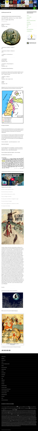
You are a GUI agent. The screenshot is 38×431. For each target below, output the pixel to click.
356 (15, 415)
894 (6, 422)
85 (28, 408)
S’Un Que (28, 18)
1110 (23, 423)
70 (19, 408)
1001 (31, 422)
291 (4, 414)
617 (27, 419)
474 (29, 417)
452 (15, 417)
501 (6, 418)
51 (4, 408)
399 (10, 416)
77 (24, 408)
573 (7, 419)
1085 (18, 423)
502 (7, 418)
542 (30, 418)
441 (5, 417)
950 (20, 422)
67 (16, 408)
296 (8, 414)
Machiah (9, 16)
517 (17, 418)
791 (22, 421)
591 (13, 419)
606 (18, 419)
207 (9, 412)
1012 (2, 423)
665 (12, 420)
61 (11, 408)
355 (14, 415)
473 (28, 417)
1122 (35, 423)
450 (13, 417)
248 (8, 413)
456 (18, 417)
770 (10, 421)
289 (2, 414)
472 (27, 417)
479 (30, 417)
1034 (10, 423)
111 (13, 410)
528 (22, 418)
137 (2, 411)
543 (31, 418)
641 (7, 420)
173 (25, 411)
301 (13, 414)
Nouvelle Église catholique (16, 16)
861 (34, 421)
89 (32, 408)
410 (21, 416)
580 (9, 419)
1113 (26, 423)
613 (23, 419)
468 (25, 417)
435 (35, 416)
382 (1, 416)
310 (19, 414)
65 (14, 408)
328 (29, 414)
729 (34, 420)
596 (14, 419)
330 (31, 414)
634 (9, 350)
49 (2, 408)
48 (1, 408)
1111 (25, 423)
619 (28, 419)
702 (22, 420)
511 (12, 418)
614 (24, 419)
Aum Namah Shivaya (30, 29)
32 (22, 406)
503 (8, 418)
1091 (19, 423)
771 (11, 421)
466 (24, 417)
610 (19, 419)
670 (14, 420)
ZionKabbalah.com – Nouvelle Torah (8, 8)
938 (17, 422)
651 (9, 420)
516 (16, 418)
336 (34, 414)
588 (12, 419)
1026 (6, 423)
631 (1, 420)
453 (16, 417)
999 (29, 422)
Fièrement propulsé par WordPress (6, 429)
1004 (33, 422)
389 (6, 416)
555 (1, 419)
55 (7, 408)
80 (26, 408)
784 (20, 421)
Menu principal (37, 8)
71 (20, 408)
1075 (15, 423)
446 (8, 417)
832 (31, 421)
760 (7, 421)
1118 (29, 423)
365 (24, 415)
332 (32, 414)
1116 (27, 423)
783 (19, 421)
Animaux (2, 358)
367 (26, 415)
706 (23, 420)
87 (30, 408)
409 (20, 416)
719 (30, 420)
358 (18, 415)
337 (35, 414)
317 (24, 414)
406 (17, 416)
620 (29, 419)
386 (5, 416)
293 (6, 414)
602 (17, 419)
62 (12, 408)
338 (1, 415)
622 (30, 419)
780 (18, 421)
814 (28, 421)
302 (14, 414)
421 (28, 416)
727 (32, 420)
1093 (22, 423)
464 (23, 417)
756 (6, 421)
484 (32, 417)
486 (33, 417)
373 (30, 415)
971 (24, 422)
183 (2, 350)
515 (15, 418)
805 (26, 421)
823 (29, 421)
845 (32, 421)
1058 (14, 423)
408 (19, 416)
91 (33, 408)
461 (21, 417)
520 (18, 418)
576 (8, 419)
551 (34, 418)
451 (14, 417)
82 (27, 408)
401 (12, 416)
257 (16, 413)
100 (3, 410)
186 (34, 411)
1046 (11, 423)
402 (13, 416)
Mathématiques (4, 385)
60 (10, 408)
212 (12, 412)
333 (33, 414)
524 (20, 418)
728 (33, 420)
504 (9, 418)
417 (25, 416)
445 (7, 417)
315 (22, 414)
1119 (31, 423)
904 (8, 422)
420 (27, 416)
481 (31, 417)
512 (13, 418)
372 (29, 415)
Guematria (3, 16)
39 (28, 406)
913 (11, 422)
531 (24, 418)
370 (28, 415)
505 (10, 418)
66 (15, 408)
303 (15, 414)
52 (5, 408)
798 (24, 421)
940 (18, 422)
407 (18, 416)
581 (10, 419)
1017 (4, 423)
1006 (34, 422)
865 (35, 421)
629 (36, 419)
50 (3, 408)
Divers (2, 365)
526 (21, 418)
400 (11, 416)
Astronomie (3, 360)
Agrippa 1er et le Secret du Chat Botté (11, 19)
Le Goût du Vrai (29, 31)
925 (14, 422)
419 (26, 416)
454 (17, 417)
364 (23, 415)
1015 (3, 423)
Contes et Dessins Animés (5, 363)
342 (4, 415)
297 (9, 414)
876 (1, 422)
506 (11, 418)
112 (16, 410)
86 (29, 408)
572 (6, 419)
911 (10, 422)
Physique (2, 396)
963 (23, 422)
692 (19, 420)
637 (6, 420)
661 (11, 420)
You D (28, 15)
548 (33, 418)
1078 (16, 423)
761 (8, 421)
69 (18, 408)
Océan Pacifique (4, 394)
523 (19, 418)
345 (6, 415)
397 (9, 416)
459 (20, 417)
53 (6, 408)
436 (1, 417)
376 (32, 415)
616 (26, 419)
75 (23, 408)
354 (7, 350)
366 (25, 415)
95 (35, 408)
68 (17, 408)
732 (35, 420)
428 (32, 416)
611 (20, 419)
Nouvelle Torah (4, 392)
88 (31, 408)
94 (34, 408)
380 (34, 415)
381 (35, 415)
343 (5, 415)
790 (21, 421)
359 (19, 415)
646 (8, 420)
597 (15, 419)
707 (24, 420)
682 (17, 420)
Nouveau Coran (4, 387)
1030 (7, 423)
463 (22, 417)
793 (23, 421)
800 (25, 421)
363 (21, 415)
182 (30, 411)
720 (31, 420)
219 (19, 412)
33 (23, 406)
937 (16, 422)
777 (17, 421)
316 (23, 414)
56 (8, 408)
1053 (12, 423)
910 (9, 422)
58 (9, 408)
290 (3, 414)
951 (21, 422)
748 (1, 421)
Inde (2, 378)
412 (23, 416)
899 (7, 422)
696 (20, 420)
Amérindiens (3, 356)
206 (7, 412)
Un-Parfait (28, 22)
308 (18, 414)
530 (23, 418)
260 (17, 413)
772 (12, 421)
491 (35, 417)
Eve (27, 27)
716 (29, 420)
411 (22, 416)
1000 (30, 422)
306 (17, 414)
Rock (2, 398)
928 (15, 422)
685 (18, 420)
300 (11, 414)
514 (14, 418)
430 (33, 416)
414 (24, 416)
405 (15, 416)
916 (13, 422)
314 (21, 414)
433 (34, 416)
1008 (35, 422)
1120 (32, 423)
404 (14, 416)
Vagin (28, 25)
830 (30, 421)
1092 (20, 423)
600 (16, 419)
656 (10, 420)
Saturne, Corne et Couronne (31, 20)
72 (21, 408)
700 (21, 420)
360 (20, 415)
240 (4, 413)
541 (29, 418)
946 (19, 422)
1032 (8, 423)
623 (31, 419)
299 (10, 414)
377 (33, 415)
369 (27, 415)
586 (11, 419)
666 (13, 420)
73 (22, 408)
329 (30, 414)
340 (3, 415)
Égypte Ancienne (4, 367)
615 (25, 419)
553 (35, 418)
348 (8, 415)
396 (8, 416)
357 (16, 415)
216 (15, 412)
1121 (33, 423)
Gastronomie (3, 369)
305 (16, 414)
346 (7, 415)
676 (16, 420)
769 (9, 421)
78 (25, 408)
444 (6, 417)
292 (5, 414)
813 (27, 421)
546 (32, 418)
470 (26, 417)
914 (12, 422)
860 (33, 421)
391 (7, 416)
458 (19, 417)
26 (17, 406)
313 (20, 414)
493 (1, 418)
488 (34, 417)
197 (3, 412)
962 (22, 422)
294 (7, 414)
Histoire (6, 16)
